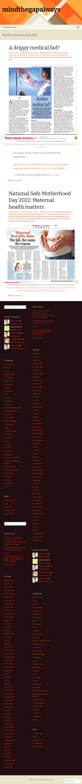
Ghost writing (8, 401)
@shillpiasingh (24, 164)
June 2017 (36, 523)
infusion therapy (14, 57)
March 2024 (36, 377)
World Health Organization (26, 221)
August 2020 (36, 480)
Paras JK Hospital (42, 57)
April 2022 (36, 417)
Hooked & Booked (10, 411)
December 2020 (38, 470)
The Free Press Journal (30, 53)
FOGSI (43, 214)
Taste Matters (8, 451)
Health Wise (8, 404)
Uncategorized (9, 483)
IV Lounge (23, 57)
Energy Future (8, 381)
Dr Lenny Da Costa (33, 55)
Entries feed (8, 507)
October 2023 (37, 390)
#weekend (18, 168)
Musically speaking (10, 421)
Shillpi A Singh (14, 321)
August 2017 (36, 517)
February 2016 (37, 537)
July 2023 (35, 397)
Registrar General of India (17, 219)
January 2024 (37, 384)
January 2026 (37, 360)
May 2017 (35, 527)
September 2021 (38, 440)
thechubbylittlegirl (16, 339)
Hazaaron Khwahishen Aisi (59, 55)
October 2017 (37, 510)
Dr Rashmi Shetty (45, 55)
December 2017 (38, 504)
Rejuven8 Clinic (53, 57)
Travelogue (7, 477)
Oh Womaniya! (8, 424)
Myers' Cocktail (31, 57)
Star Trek (7, 448)
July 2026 (35, 357)
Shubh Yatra (8, 434)
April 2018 (36, 490)
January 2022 (37, 427)
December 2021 (38, 430)
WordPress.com (9, 514)
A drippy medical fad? (34, 48)
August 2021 (36, 444)
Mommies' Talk (9, 418)
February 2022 (37, 424)
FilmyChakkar (8, 391)
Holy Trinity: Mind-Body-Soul (13, 408)
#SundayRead (62, 164)
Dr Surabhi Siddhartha (58, 212)
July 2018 (35, 484)
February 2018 (37, 497)
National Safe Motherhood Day (59, 216)
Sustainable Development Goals (36, 219)
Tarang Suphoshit (52, 219)
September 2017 (38, 513)
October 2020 (37, 477)
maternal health (58, 214)
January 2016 (37, 540)
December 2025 (38, 364)
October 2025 (37, 370)
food (5, 394)
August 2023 (36, 394)
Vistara (6, 487)
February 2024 (37, 380)
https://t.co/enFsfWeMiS (53, 168)
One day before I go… (17, 342)
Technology (8, 454)
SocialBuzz (7, 438)
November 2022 (38, 407)
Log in (6, 504)
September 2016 (38, 533)
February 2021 (37, 464)
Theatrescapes (9, 473)
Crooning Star (8, 378)
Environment (8, 384)
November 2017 (38, 507)
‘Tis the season (37, 338)
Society (6, 441)
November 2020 (38, 474)
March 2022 (36, 420)
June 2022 (36, 410)
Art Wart (7, 368)
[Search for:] (78, 27)
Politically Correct (10, 431)
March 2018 (36, 494)
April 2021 (36, 457)
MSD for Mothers (43, 216)
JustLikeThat (8, 414)
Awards (6, 371)
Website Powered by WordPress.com (41, 780)
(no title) (35, 326)
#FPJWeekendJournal (43, 164)
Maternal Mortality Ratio (26, 216)
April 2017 (36, 530)
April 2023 (36, 404)
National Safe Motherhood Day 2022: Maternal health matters (40, 200)
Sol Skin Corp (63, 57)
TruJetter (7, 480)
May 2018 (35, 487)
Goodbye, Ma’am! (16, 324)
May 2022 (35, 414)
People (6, 428)
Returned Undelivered (17, 348)
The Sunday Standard (11, 470)
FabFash (7, 388)
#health (27, 168)
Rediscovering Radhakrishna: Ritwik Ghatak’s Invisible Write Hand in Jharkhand (42, 332)
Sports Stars (8, 444)
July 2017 (35, 520)
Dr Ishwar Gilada (21, 55)
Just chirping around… (9, 27)
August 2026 (36, 354)
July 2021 (35, 447)
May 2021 (35, 454)
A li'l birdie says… (9, 364)
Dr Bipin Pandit (45, 212)
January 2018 (37, 500)
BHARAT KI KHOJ (9, 374)
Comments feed (9, 510)
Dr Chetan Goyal (56, 53)
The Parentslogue (9, 467)
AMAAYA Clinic (45, 53)
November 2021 (38, 434)
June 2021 (36, 450)
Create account (9, 500)
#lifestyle (36, 168)
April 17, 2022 (52, 174)
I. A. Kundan (49, 214)
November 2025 (38, 367)
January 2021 (37, 467)
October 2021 (37, 437)
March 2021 (36, 460)
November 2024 (38, 374)
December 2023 (38, 387)
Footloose (7, 398)
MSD (35, 216)
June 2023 (36, 400)
